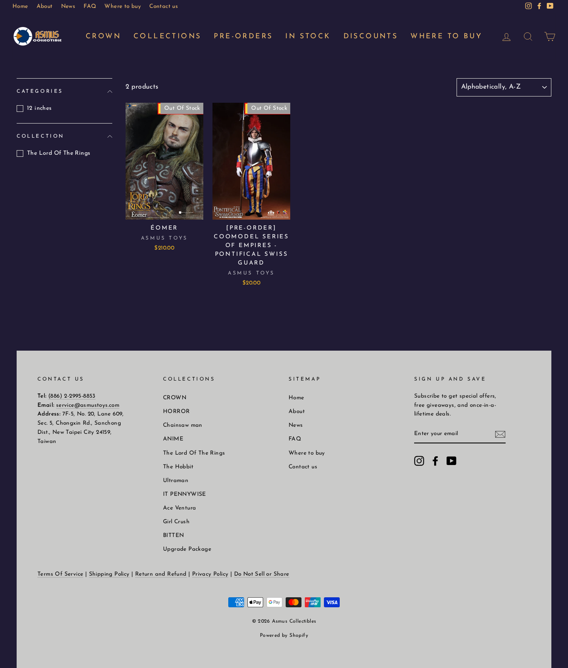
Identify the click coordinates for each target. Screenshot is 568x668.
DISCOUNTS (370, 36)
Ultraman (175, 480)
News (68, 6)
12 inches (39, 108)
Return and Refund (161, 574)
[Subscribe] (500, 434)
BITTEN (173, 535)
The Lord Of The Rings (58, 153)
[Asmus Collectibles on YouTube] (452, 461)
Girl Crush (176, 522)
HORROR (176, 411)
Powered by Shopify (284, 635)
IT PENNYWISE (184, 494)
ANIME (173, 439)
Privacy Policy (210, 574)
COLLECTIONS (167, 36)
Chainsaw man (183, 425)
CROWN (103, 36)
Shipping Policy (109, 574)
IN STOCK (308, 36)
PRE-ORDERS (243, 36)
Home (20, 6)
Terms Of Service (60, 574)
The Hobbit (178, 467)
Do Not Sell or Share (261, 574)
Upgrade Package (187, 549)
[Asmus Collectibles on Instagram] (419, 461)
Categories (40, 91)
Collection (40, 136)
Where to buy (122, 6)
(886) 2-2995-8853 (72, 396)
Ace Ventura (179, 508)
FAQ (90, 6)
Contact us (163, 6)
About (45, 6)
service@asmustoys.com (87, 405)
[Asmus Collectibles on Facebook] (435, 461)
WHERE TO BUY (446, 36)
